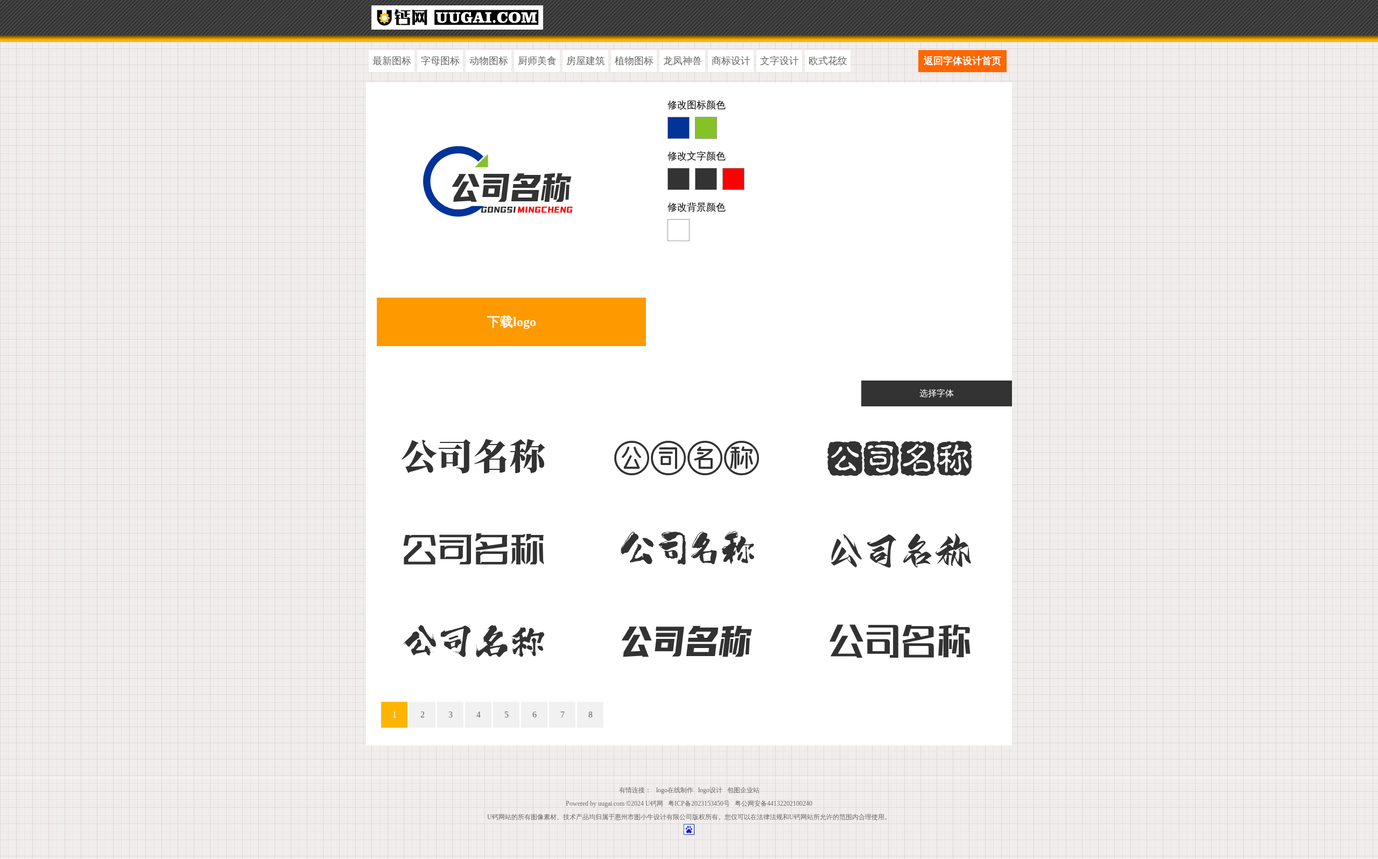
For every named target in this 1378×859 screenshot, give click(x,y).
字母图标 (440, 60)
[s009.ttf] (686, 638)
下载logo (511, 322)
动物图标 (488, 60)
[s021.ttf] (686, 453)
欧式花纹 (827, 60)
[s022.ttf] (899, 453)
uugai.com (611, 803)
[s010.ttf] (473, 546)
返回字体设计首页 (962, 60)
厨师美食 (537, 60)
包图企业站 (743, 790)
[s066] (899, 546)
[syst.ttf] (473, 453)
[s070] (473, 638)
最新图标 (391, 60)
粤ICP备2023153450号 (699, 803)
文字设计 (779, 60)
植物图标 (634, 60)
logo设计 (710, 790)
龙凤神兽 (682, 60)
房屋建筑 (585, 60)
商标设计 (731, 60)
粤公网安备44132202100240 (773, 803)
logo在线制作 (674, 790)
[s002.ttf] (899, 638)
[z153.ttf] (686, 546)
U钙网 (654, 803)
